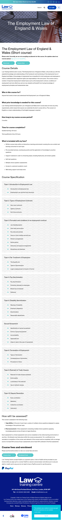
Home (11, 506)
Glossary (23, 506)
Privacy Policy (31, 506)
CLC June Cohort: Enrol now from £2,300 (24, 2)
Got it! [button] (46, 515)
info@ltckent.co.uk (41, 492)
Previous (3, 515)
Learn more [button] (37, 512)
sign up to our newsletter (18, 58)
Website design (44, 497)
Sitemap (17, 506)
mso (50, 497)
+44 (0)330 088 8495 (23, 492)
